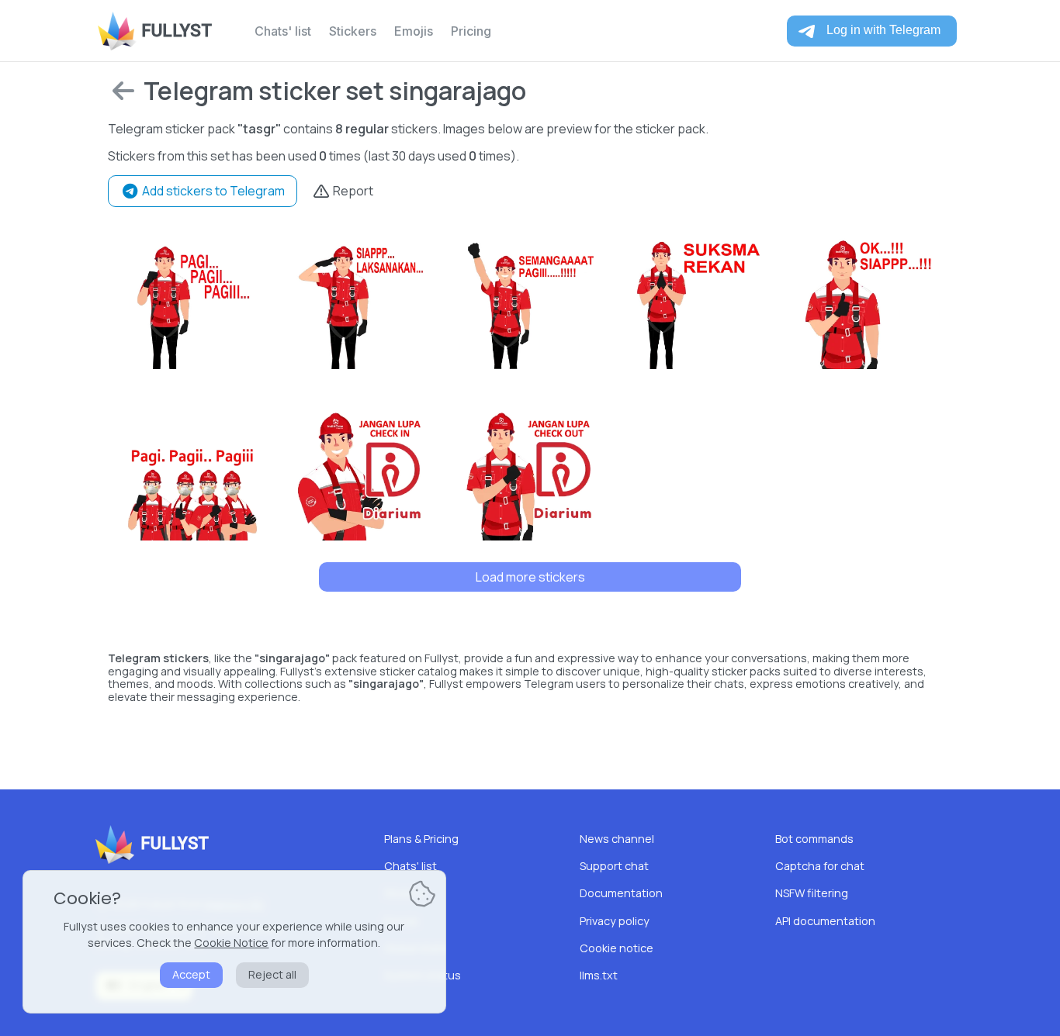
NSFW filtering (811, 893)
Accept (191, 974)
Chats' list (283, 31)
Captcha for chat (819, 865)
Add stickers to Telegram (212, 190)
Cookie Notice (231, 942)
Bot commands (814, 838)
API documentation (825, 920)
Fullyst (176, 30)
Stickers (352, 31)
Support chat (614, 865)
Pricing (471, 31)
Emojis (413, 31)
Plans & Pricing (421, 838)
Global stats (415, 948)
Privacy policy (615, 920)
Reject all (272, 974)
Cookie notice (616, 948)
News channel (617, 838)
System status (422, 975)
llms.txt (599, 975)
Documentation (621, 893)
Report (352, 190)
